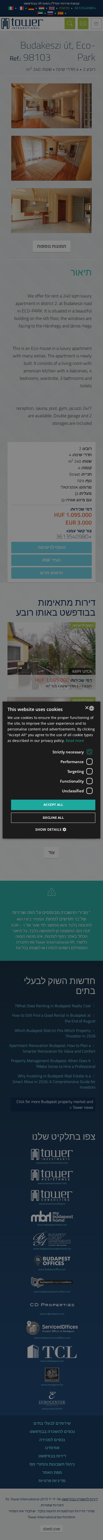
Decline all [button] (53, 817)
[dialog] (51, 770)
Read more (75, 740)
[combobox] (91, 708)
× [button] (87, 708)
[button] (51, 829)
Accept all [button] (53, 805)
